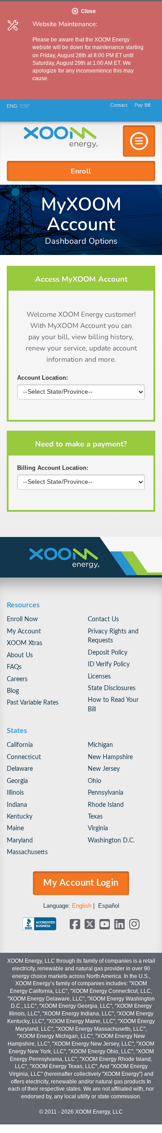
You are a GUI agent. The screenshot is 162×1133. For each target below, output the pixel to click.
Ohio (94, 781)
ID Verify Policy (109, 664)
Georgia (17, 781)
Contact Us (103, 619)
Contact (118, 105)
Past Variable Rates (32, 702)
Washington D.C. (111, 840)
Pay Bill (142, 105)
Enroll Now (22, 619)
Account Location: (42, 377)
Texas (95, 816)
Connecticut (24, 757)
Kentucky (19, 816)
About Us (20, 655)
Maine (15, 828)
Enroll (81, 170)
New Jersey (104, 768)
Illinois (15, 792)
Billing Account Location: (52, 467)
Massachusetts (27, 852)
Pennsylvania (105, 792)
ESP (25, 106)
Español (108, 905)
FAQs (14, 667)
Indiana (17, 804)
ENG (12, 106)
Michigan (100, 745)
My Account (24, 631)
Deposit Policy (107, 652)
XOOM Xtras (24, 643)
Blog (13, 690)
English (81, 905)
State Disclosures (111, 688)
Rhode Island (106, 804)
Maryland (20, 840)
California (20, 745)
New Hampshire (110, 757)
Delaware (20, 768)
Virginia (98, 828)
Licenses (99, 676)
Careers (17, 679)
